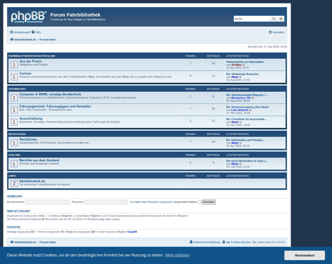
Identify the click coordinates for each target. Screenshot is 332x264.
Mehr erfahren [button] (178, 255)
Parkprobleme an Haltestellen (245, 61)
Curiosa (25, 73)
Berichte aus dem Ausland (39, 160)
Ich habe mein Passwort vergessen (151, 201)
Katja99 (132, 231)
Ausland (14, 155)
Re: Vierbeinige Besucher (242, 74)
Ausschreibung (30, 118)
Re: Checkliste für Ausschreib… (246, 119)
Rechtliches (17, 134)
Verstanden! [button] (305, 255)
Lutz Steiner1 (239, 109)
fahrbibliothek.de (32, 181)
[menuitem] (36, 32)
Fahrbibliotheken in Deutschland (32, 56)
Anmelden (14, 196)
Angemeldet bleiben (186, 201)
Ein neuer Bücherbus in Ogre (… (247, 160)
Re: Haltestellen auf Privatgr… (245, 140)
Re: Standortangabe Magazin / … (247, 94)
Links (12, 175)
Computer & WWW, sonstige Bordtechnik (50, 94)
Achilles (236, 64)
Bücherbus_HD (241, 97)
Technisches (17, 89)
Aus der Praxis (30, 61)
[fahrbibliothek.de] (29, 16)
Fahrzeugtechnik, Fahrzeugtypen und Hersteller (55, 106)
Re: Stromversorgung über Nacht (247, 107)
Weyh (234, 76)
